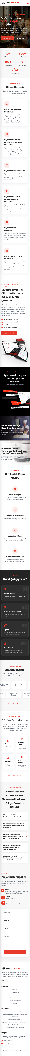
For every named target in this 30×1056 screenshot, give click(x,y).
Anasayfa (15, 989)
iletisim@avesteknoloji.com (14, 904)
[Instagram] (2, 980)
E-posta (6, 928)
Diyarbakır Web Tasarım (15, 1019)
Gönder (15, 952)
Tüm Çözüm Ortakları (15, 775)
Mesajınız (6, 936)
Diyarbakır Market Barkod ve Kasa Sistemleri (15, 1022)
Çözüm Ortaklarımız (15, 1000)
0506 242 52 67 (10, 898)
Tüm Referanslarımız (15, 704)
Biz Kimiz (15, 995)
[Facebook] (6, 980)
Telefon (6, 920)
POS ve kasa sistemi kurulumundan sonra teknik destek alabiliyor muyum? (12, 858)
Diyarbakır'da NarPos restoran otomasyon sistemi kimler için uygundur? (13, 826)
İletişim (15, 1003)
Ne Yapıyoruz (15, 992)
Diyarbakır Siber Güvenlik (15, 1025)
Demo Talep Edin (9, 333)
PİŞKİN (13, 1053)
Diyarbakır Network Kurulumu (15, 1012)
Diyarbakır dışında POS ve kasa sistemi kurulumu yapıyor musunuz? (12, 847)
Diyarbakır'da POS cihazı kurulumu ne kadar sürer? (12, 816)
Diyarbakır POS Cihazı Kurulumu (15, 1027)
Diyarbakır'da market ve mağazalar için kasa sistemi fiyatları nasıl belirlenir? (13, 836)
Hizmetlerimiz (7, 38)
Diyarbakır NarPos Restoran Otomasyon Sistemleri (15, 1015)
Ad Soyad (7, 912)
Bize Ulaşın (20, 38)
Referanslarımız (15, 998)
